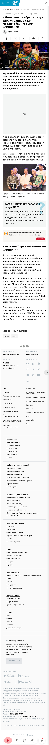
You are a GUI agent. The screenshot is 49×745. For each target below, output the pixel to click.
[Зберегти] (42, 38)
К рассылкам (14, 661)
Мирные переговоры (14, 474)
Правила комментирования (35, 397)
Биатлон (9, 625)
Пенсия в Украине (13, 542)
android (9, 676)
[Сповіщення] (46, 3)
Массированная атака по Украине (19, 481)
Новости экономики (15, 523)
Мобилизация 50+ (13, 501)
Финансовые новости (14, 532)
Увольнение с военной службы (18, 497)
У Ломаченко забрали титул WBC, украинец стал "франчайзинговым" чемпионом (33, 10)
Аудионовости (11, 454)
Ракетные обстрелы (13, 468)
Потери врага (11, 487)
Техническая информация (35, 401)
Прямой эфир (11, 448)
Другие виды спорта (14, 628)
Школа (9, 579)
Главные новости (13, 442)
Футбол (9, 619)
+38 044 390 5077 (32, 354)
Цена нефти (10, 526)
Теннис (9, 622)
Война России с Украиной (17, 465)
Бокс (17, 10)
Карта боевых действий (15, 471)
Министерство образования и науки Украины (23, 576)
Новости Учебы (13, 572)
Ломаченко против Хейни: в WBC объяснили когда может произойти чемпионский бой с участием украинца (24, 156)
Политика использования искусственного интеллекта (12, 420)
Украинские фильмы (14, 556)
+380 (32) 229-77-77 (16, 714)
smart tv (9, 682)
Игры (28, 424)
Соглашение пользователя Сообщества (35, 393)
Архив (28, 416)
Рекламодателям (9, 407)
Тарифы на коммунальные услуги (19, 536)
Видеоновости (11, 451)
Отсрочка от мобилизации (16, 510)
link (27, 364)
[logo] (15, 3)
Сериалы (9, 565)
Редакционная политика (11, 396)
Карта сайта (30, 420)
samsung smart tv (25, 682)
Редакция (6, 392)
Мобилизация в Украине (17, 494)
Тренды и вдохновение (15, 605)
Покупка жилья (12, 602)
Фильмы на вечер (13, 559)
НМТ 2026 (9, 582)
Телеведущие (7, 403)
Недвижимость (13, 596)
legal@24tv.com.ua (29, 716)
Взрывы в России (12, 484)
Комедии (9, 562)
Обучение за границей (14, 588)
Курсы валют (11, 529)
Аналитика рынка (13, 599)
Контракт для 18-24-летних (16, 507)
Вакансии (29, 409)
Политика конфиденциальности (10, 415)
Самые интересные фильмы (16, 552)
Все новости (11, 439)
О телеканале (7, 400)
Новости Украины (13, 445)
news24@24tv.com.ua (11, 354)
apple (25, 676)
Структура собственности (35, 412)
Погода (9, 458)
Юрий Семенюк (13, 31)
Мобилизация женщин (14, 504)
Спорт (9, 612)
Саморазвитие (11, 585)
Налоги (9, 539)
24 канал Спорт (8, 10)
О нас (5, 388)
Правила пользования (10, 411)
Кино (8, 549)
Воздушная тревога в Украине (17, 478)
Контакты (29, 405)
